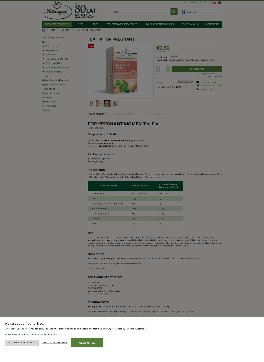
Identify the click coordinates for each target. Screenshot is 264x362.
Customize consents (54, 343)
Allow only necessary (22, 343)
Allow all (87, 342)
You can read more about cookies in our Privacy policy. (31, 334)
